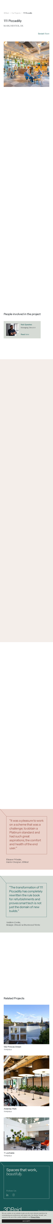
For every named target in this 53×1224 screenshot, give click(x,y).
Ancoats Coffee (31, 192)
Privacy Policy (35, 1217)
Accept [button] (26, 1221)
